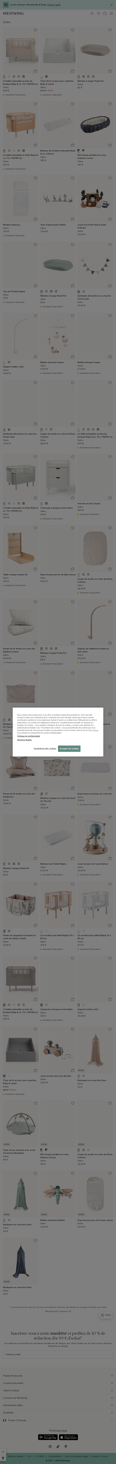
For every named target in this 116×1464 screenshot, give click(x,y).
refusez (95, 730)
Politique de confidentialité (28, 736)
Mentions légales (24, 740)
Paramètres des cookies (45, 748)
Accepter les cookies (69, 748)
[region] (58, 732)
